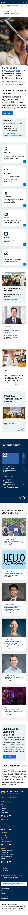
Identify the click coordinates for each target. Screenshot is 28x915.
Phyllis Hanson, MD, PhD (11, 382)
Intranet (3, 858)
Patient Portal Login (5, 826)
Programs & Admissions (6, 850)
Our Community (4, 852)
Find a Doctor (4, 822)
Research (4, 832)
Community (3, 808)
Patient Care (4, 819)
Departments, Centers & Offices (8, 854)
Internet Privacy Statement (8, 911)
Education (4, 848)
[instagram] (4, 816)
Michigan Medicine (6, 802)
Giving (2, 810)
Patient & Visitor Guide (6, 824)
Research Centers (5, 839)
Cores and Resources (6, 841)
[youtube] (10, 816)
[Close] (25, 904)
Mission (3, 806)
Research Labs (4, 837)
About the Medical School (6, 856)
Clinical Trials (4, 835)
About (2, 804)
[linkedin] (7, 845)
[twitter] (7, 816)
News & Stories (4, 812)
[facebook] (2, 816)
